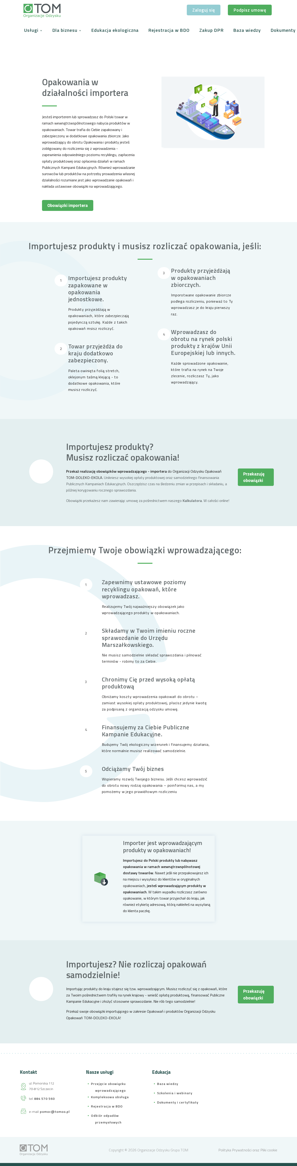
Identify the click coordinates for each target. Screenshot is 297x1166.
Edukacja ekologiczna (115, 30)
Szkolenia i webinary (174, 1093)
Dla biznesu (65, 30)
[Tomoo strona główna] (34, 1149)
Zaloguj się (203, 10)
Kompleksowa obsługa (110, 1097)
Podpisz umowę (249, 10)
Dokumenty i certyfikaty (177, 1102)
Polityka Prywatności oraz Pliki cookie (247, 1150)
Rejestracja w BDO (169, 30)
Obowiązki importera (67, 205)
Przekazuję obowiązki (254, 477)
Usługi (32, 30)
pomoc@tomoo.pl (55, 1111)
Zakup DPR (211, 30)
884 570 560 (44, 1098)
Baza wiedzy (247, 30)
